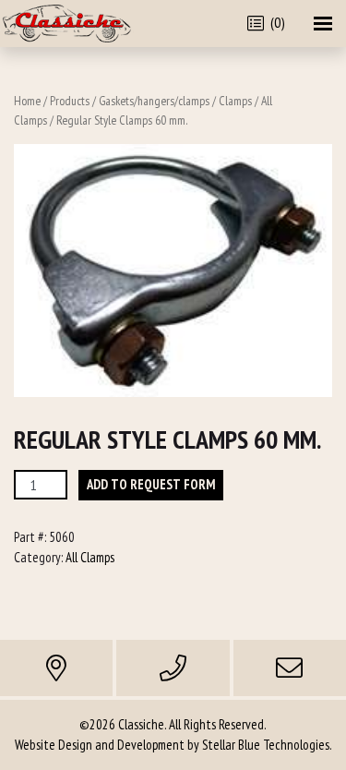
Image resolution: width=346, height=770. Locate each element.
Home (27, 100)
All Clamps (90, 557)
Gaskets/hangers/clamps (154, 100)
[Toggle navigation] (323, 23)
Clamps (235, 100)
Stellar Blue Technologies (265, 744)
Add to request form (151, 484)
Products (69, 100)
